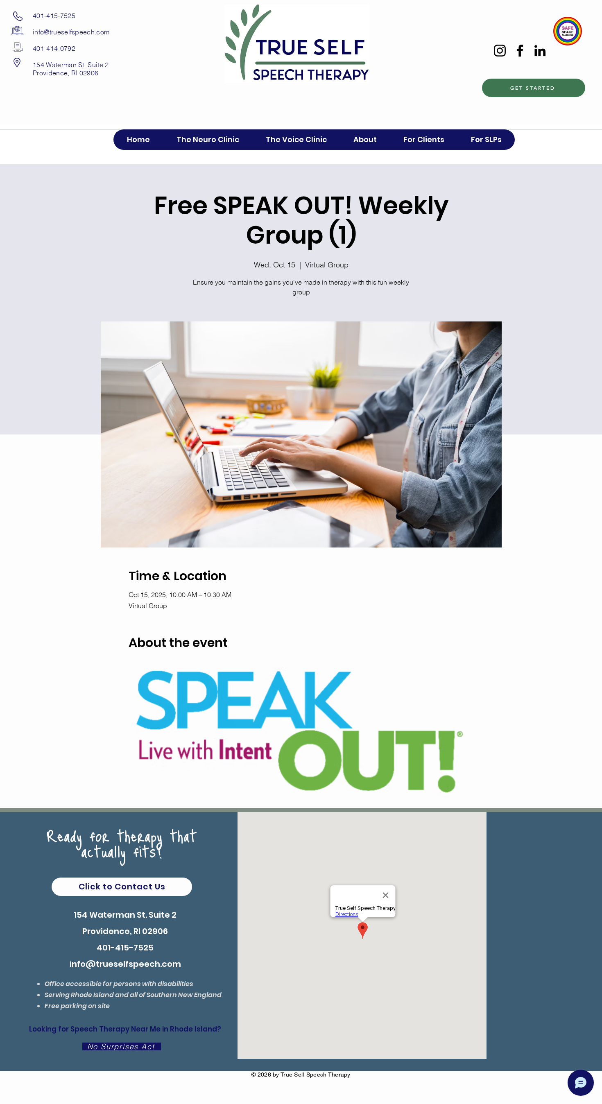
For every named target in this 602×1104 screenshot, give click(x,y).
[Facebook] (520, 51)
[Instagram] (500, 51)
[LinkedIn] (540, 51)
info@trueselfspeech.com (71, 32)
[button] (423, 139)
